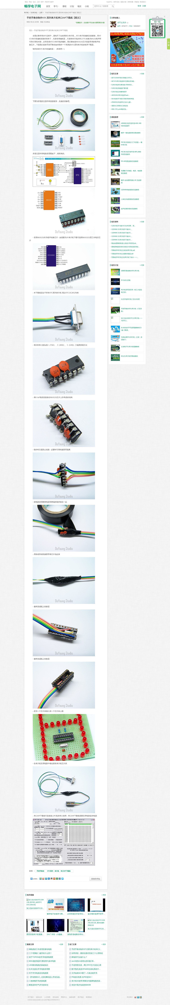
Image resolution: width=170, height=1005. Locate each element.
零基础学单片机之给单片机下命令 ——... (124, 257)
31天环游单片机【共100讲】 (130, 299)
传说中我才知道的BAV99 (81, 985)
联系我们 (143, 2)
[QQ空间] (141, 997)
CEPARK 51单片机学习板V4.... (121, 229)
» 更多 (104, 895)
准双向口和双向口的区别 (119, 106)
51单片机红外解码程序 (119, 92)
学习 (56, 6)
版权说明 (72, 997)
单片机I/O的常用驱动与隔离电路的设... (87, 981)
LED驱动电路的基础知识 (38, 965)
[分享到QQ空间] (40, 878)
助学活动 (116, 2)
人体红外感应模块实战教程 (130, 199)
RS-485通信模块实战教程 (129, 161)
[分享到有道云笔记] (62, 878)
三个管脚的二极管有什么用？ (40, 953)
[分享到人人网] (48, 878)
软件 (42, 2)
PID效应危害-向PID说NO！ (82, 977)
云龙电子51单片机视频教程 (130, 347)
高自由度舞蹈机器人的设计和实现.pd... (124, 243)
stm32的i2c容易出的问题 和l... (83, 961)
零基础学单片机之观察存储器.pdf (122, 254)
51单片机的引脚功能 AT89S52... (122, 85)
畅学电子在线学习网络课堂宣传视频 (61, 914)
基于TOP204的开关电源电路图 (41, 957)
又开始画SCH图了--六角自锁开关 (84, 973)
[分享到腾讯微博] (46, 878)
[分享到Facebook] (59, 878)
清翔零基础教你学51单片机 (130, 271)
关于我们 (31, 997)
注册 (144, 6)
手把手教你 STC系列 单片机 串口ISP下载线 (54, 871)
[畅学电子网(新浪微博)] (136, 997)
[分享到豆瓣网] (57, 878)
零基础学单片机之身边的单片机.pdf (123, 250)
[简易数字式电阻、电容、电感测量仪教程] (115, 172)
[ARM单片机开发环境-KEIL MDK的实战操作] (115, 124)
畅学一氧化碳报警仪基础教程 (131, 133)
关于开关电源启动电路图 (38, 973)
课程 (64, 6)
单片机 (26, 12)
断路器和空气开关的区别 (38, 985)
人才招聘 (47, 997)
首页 (48, 6)
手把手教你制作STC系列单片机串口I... (86, 949)
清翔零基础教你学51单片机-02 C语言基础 (83, 934)
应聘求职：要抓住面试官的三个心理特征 (87, 953)
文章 (40, 12)
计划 (72, 6)
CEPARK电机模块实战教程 (130, 190)
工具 (38, 2)
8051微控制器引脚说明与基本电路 (42, 961)
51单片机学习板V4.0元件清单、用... (123, 226)
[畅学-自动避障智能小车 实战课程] (115, 181)
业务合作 (39, 997)
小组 (87, 6)
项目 (79, 6)
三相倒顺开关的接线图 (37, 981)
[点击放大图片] (64, 75)
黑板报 (136, 2)
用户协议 (81, 997)
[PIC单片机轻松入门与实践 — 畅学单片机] (115, 143)
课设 (26, 2)
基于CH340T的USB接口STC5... (122, 78)
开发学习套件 (49, 2)
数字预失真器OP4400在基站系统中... (86, 969)
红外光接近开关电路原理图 (39, 969)
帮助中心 (64, 997)
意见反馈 (56, 997)
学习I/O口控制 (125, 280)
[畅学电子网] (32, 5)
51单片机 (34, 12)
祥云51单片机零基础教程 (129, 356)
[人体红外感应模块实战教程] (115, 200)
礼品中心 (110, 2)
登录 (139, 6)
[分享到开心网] (54, 878)
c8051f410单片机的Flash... (120, 95)
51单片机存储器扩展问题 (119, 88)
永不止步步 (121, 22)
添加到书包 (95, 879)
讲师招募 (130, 2)
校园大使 (123, 2)
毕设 (30, 2)
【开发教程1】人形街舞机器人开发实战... (45, 977)
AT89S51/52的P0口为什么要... (121, 102)
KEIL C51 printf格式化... (119, 109)
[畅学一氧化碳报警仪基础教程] (115, 134)
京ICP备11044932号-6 (51, 1000)
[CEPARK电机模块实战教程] (115, 191)
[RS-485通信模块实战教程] (115, 162)
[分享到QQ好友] (51, 878)
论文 (34, 2)
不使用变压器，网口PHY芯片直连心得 (86, 965)
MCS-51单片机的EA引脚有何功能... (123, 81)
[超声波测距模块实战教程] (115, 210)
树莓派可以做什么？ (79, 957)
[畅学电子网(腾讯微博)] (138, 997)
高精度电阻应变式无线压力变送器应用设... (125, 247)
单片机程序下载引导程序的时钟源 (122, 99)
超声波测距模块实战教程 (129, 209)
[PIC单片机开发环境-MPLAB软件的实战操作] (115, 153)
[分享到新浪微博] (43, 878)
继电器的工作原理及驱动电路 (40, 949)
